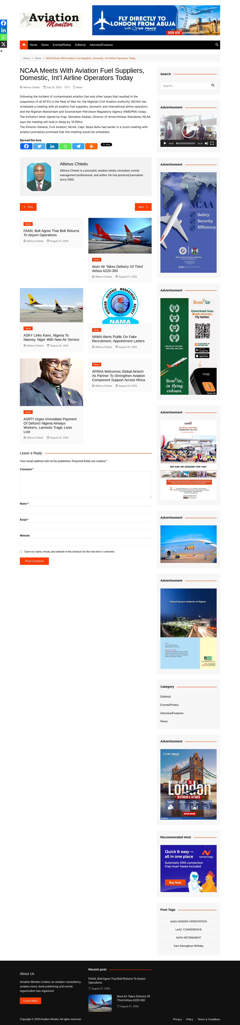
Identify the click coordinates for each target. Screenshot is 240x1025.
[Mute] (206, 143)
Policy (189, 1019)
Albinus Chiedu (31, 87)
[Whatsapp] (65, 146)
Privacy (177, 1019)
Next (141, 206)
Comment (27, 469)
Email (24, 519)
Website (25, 535)
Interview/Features (101, 44)
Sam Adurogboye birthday (189, 945)
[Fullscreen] (212, 143)
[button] (188, 131)
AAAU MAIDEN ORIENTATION (188, 921)
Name (24, 503)
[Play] (165, 143)
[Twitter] (39, 146)
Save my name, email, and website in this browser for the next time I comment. (69, 551)
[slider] (185, 143)
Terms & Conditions (209, 1019)
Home (33, 44)
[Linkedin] (52, 146)
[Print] (91, 146)
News (45, 44)
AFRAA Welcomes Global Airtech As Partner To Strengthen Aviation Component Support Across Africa (118, 376)
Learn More (30, 1000)
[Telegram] (78, 146)
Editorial (80, 44)
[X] (3, 44)
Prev (30, 206)
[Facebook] (26, 146)
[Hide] (1, 51)
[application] (188, 131)
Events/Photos (62, 44)
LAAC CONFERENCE (189, 929)
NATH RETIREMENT (188, 937)
